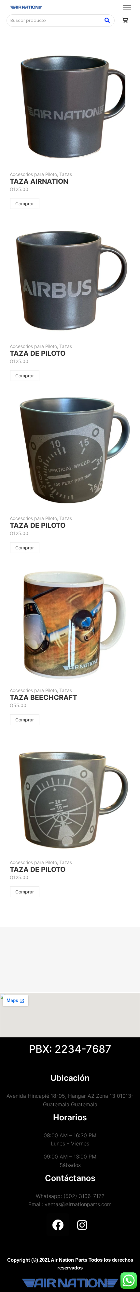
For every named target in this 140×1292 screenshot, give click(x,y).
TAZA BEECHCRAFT (43, 697)
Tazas (65, 174)
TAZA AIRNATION (39, 181)
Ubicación (70, 1078)
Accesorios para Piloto (34, 174)
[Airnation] (26, 7)
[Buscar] (107, 20)
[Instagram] (82, 1224)
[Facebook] (58, 1224)
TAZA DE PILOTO (37, 353)
